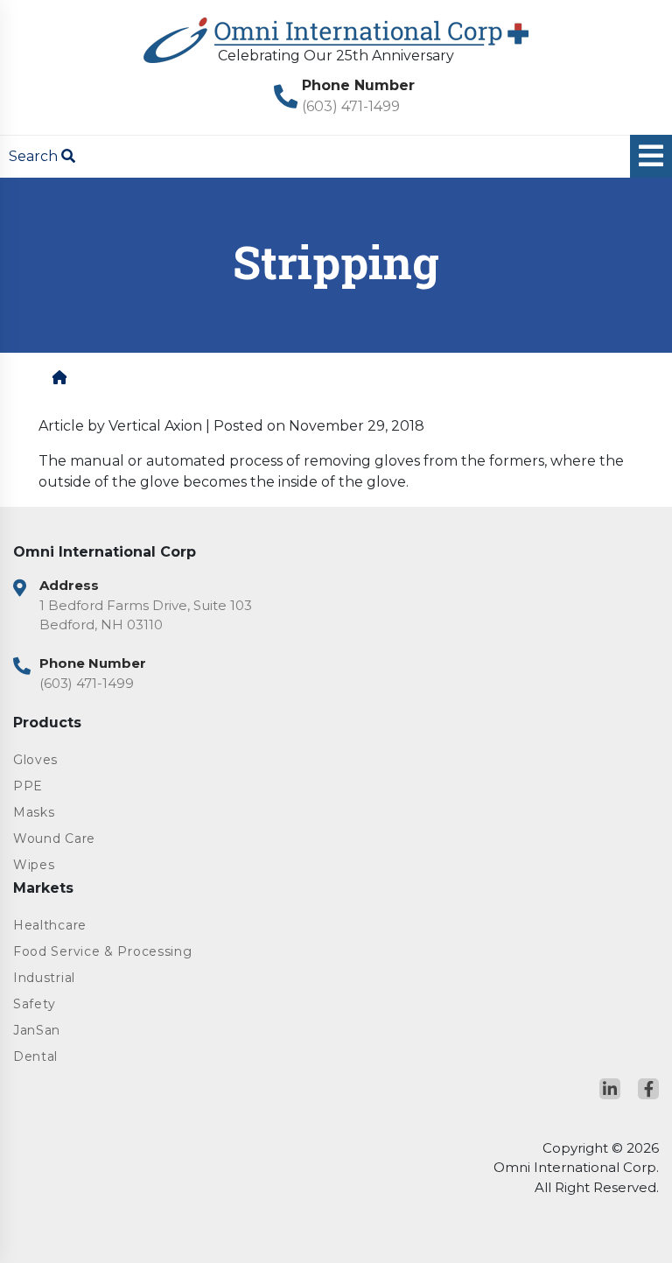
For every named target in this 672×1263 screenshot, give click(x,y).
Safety (34, 1004)
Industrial (44, 978)
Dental (35, 1056)
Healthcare (50, 925)
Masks (34, 812)
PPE (28, 786)
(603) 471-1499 (351, 106)
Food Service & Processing (102, 951)
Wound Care (54, 838)
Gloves (35, 760)
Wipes (34, 865)
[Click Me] (609, 1088)
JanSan (36, 1030)
